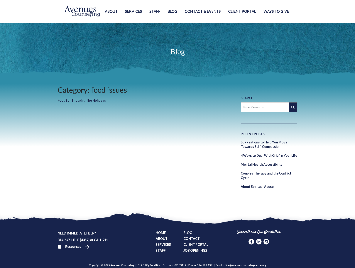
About (111, 11)
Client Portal (242, 11)
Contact (191, 239)
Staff (154, 11)
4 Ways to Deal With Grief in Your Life (269, 155)
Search (247, 98)
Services (133, 11)
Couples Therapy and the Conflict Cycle (266, 175)
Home (161, 233)
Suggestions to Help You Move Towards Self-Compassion (264, 144)
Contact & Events (203, 11)
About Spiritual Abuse (257, 187)
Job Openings (195, 250)
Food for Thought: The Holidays (82, 100)
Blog (172, 11)
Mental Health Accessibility (262, 164)
